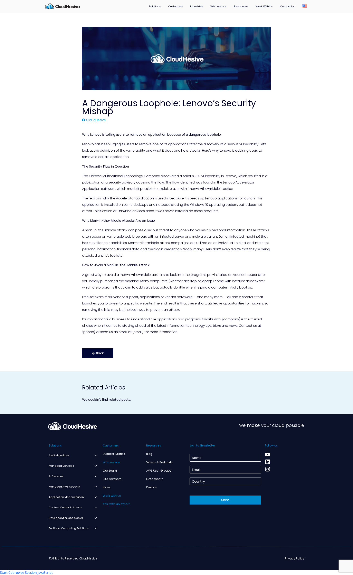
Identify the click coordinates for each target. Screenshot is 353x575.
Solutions (155, 6)
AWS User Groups (158, 471)
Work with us (112, 496)
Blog (149, 454)
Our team (110, 471)
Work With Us (264, 6)
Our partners (112, 479)
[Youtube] (267, 454)
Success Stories (114, 454)
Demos (151, 487)
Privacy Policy (294, 558)
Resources (241, 6)
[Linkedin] (267, 461)
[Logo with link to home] (62, 6)
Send (225, 500)
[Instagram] (267, 469)
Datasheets (154, 479)
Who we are (218, 6)
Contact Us (287, 6)
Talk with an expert (116, 504)
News (106, 487)
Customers (175, 6)
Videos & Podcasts (159, 462)
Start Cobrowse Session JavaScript (26, 572)
